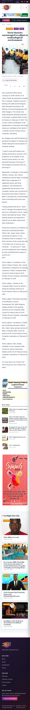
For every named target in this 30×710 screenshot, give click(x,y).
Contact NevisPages (10, 698)
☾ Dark (17, 2)
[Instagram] (24, 1)
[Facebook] (22, 1)
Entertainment (5, 665)
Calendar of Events (7, 679)
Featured (9, 24)
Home (3, 24)
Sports (4, 662)
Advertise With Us (20, 707)
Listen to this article (10, 80)
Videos (4, 668)
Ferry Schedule (6, 682)
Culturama (4, 676)
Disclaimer (19, 705)
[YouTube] (27, 1)
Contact (4, 685)
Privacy (24, 705)
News (3, 659)
